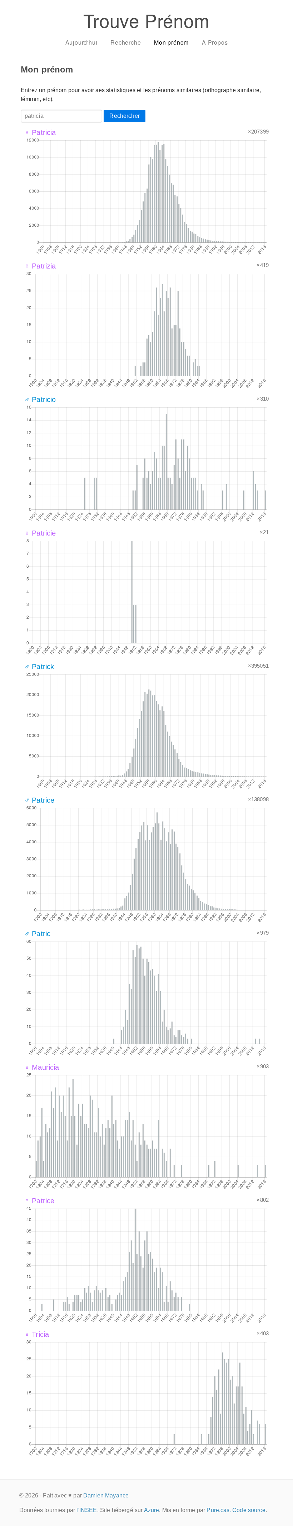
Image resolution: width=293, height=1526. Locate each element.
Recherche (125, 42)
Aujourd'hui (81, 42)
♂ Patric (37, 934)
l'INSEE (86, 1510)
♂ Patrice (39, 800)
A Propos (215, 42)
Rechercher (124, 116)
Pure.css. (218, 1510)
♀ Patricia (40, 132)
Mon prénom (171, 42)
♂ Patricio (40, 399)
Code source (248, 1510)
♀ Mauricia (41, 1067)
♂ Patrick (39, 667)
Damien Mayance (106, 1495)
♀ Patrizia (40, 266)
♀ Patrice (39, 1201)
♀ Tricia (36, 1334)
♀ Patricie (40, 533)
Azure (151, 1510)
